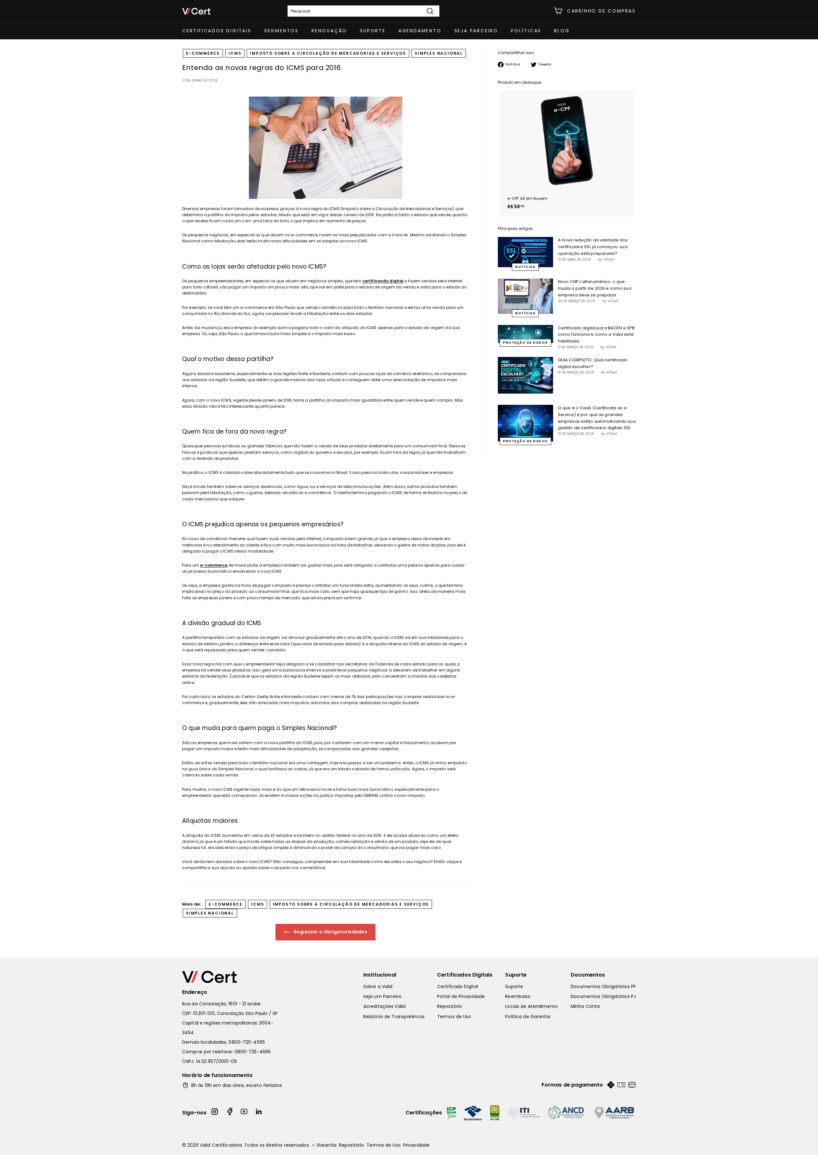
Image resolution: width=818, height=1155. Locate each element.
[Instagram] (215, 1112)
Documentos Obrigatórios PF (603, 986)
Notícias (525, 266)
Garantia (326, 1145)
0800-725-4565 (246, 1042)
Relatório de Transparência (393, 1016)
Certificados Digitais (216, 31)
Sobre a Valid (378, 986)
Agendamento (420, 31)
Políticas (526, 31)
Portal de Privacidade (461, 996)
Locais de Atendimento (531, 1006)
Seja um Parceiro (382, 996)
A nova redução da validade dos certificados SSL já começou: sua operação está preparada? (593, 246)
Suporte (373, 31)
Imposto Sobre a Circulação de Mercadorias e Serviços (328, 53)
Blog (561, 31)
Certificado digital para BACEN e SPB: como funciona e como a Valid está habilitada (597, 334)
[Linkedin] (259, 1112)
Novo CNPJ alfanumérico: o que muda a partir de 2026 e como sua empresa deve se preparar (594, 288)
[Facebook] (230, 1112)
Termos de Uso (454, 1016)
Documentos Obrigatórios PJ (603, 996)
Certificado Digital (457, 986)
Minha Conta (585, 1006)
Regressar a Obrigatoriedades (330, 932)
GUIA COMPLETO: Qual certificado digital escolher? (593, 363)
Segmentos (281, 31)
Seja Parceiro (476, 31)
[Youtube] (244, 1112)
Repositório (449, 1006)
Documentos (588, 974)
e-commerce (203, 53)
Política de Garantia (527, 1016)
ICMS (234, 53)
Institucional (379, 974)
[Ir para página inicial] (233, 977)
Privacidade (416, 1145)
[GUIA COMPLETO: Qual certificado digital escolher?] (525, 375)
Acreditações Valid (384, 1006)
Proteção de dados (525, 342)
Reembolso (517, 996)
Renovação (329, 31)
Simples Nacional (439, 53)
